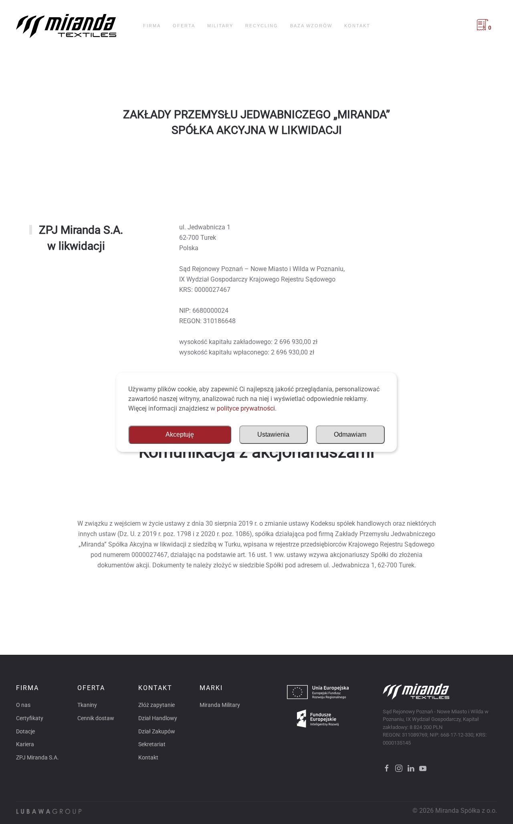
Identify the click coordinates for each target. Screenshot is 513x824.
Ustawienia (273, 434)
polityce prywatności (246, 408)
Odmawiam (350, 434)
